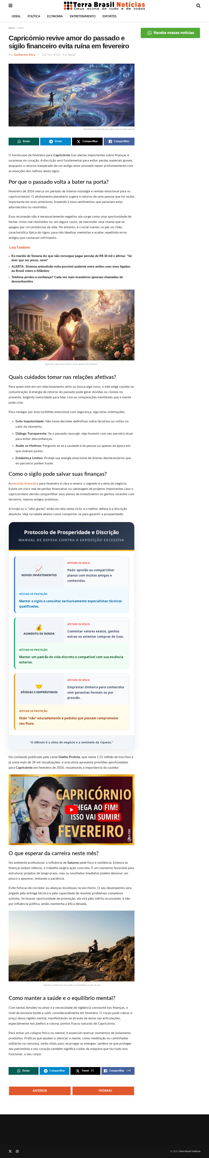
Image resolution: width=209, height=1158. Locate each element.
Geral (16, 16)
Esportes (109, 16)
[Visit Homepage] (104, 6)
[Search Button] (198, 5)
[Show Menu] (10, 5)
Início (11, 28)
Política (34, 16)
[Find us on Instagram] (17, 1151)
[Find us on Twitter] (10, 1151)
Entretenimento (83, 16)
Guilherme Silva (24, 55)
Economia (55, 16)
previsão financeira (24, 483)
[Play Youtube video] (72, 809)
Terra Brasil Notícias (189, 1151)
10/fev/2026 (51, 55)
